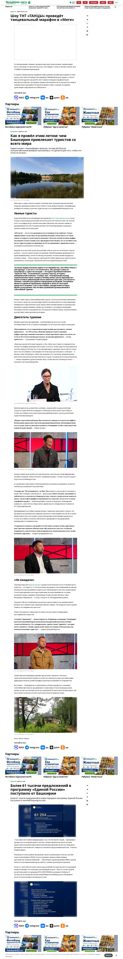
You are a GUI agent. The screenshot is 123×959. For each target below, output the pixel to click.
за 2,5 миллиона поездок (61, 218)
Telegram (94, 2)
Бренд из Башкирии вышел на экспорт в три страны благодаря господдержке (97, 7)
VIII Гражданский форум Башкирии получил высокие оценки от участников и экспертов (68, 7)
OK (85, 2)
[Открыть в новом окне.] (19, 97)
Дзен (103, 2)
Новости (8, 7)
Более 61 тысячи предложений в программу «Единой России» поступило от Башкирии (39, 7)
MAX (110, 2)
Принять (108, 955)
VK (79, 2)
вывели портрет (35, 585)
